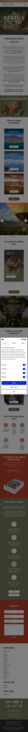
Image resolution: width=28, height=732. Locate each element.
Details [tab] (14, 343)
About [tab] (23, 343)
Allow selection (14, 387)
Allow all (14, 382)
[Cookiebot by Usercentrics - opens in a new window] (21, 339)
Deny (14, 391)
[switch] (25, 369)
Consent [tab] (5, 343)
